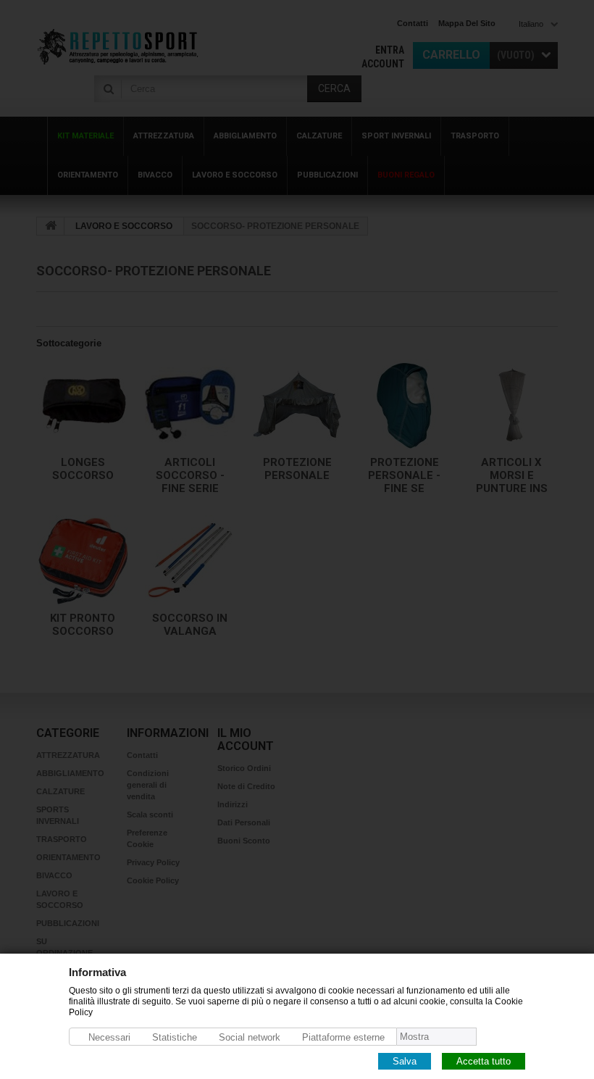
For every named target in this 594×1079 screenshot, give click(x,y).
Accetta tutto (483, 1060)
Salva (405, 1060)
